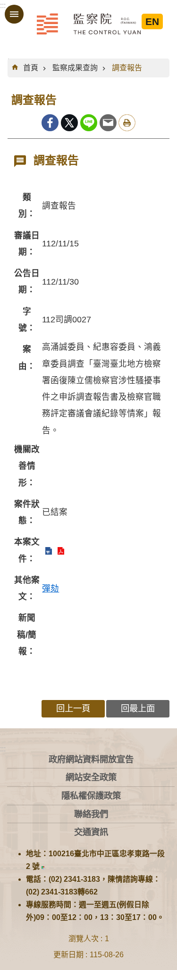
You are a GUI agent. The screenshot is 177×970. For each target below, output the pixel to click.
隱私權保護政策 (91, 796)
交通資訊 (91, 832)
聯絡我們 (91, 814)
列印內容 (126, 122)
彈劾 (50, 588)
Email (108, 122)
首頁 (30, 68)
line (88, 122)
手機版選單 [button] (14, 14)
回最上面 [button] (138, 708)
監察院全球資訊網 (89, 23)
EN (152, 21)
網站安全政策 (91, 777)
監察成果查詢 (75, 68)
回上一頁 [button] (73, 708)
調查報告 (127, 68)
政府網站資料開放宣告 (91, 759)
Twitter (69, 122)
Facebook (50, 122)
